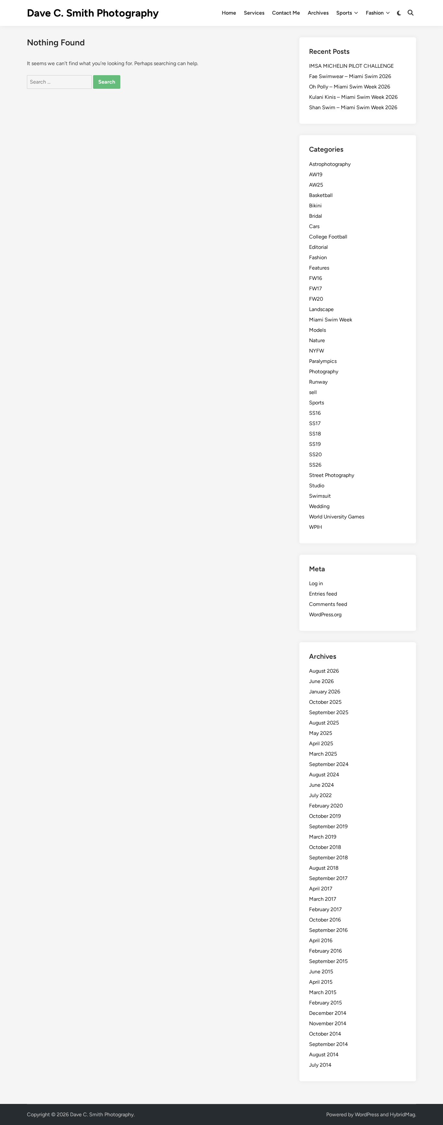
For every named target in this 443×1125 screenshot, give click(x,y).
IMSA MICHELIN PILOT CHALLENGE (351, 66)
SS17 (315, 423)
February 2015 (325, 1003)
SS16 (315, 413)
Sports (344, 13)
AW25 (316, 185)
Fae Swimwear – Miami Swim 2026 (350, 76)
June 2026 (321, 681)
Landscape (321, 309)
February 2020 (326, 806)
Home (229, 13)
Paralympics (323, 361)
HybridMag (402, 1114)
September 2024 (329, 764)
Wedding (319, 506)
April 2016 (320, 940)
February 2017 (325, 909)
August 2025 (324, 723)
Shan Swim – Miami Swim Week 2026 (353, 107)
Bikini (315, 206)
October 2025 (325, 702)
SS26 (315, 465)
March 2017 (322, 899)
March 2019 (322, 837)
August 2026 (324, 671)
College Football (328, 237)
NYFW (316, 351)
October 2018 (325, 847)
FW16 (315, 278)
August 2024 (324, 774)
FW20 (316, 299)
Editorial (318, 247)
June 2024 (321, 785)
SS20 (315, 454)
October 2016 (325, 920)
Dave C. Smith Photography (93, 13)
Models (317, 330)
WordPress (367, 1114)
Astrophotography (330, 164)
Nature (317, 340)
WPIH (315, 527)
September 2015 (328, 961)
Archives (318, 13)
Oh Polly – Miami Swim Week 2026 (349, 87)
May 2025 (320, 733)
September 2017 (328, 878)
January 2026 (324, 692)
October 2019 (325, 816)
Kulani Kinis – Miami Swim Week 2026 (353, 97)
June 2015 (321, 971)
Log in (316, 583)
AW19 (315, 174)
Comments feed (328, 604)
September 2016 (328, 930)
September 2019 (328, 826)
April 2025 (321, 743)
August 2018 (324, 868)
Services (254, 13)
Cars (314, 226)
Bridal (315, 216)
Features (319, 268)
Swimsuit (320, 496)
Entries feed (323, 594)
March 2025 (323, 754)
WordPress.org (325, 614)
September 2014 (328, 1044)
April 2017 (320, 889)
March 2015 (322, 992)
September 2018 (328, 857)
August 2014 (324, 1054)
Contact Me (286, 13)
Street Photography (331, 475)
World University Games (336, 517)
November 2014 (327, 1023)
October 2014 (325, 1034)
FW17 (315, 288)
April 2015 (320, 982)
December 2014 (327, 1013)
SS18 (315, 434)
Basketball (321, 195)
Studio (316, 485)
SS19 (315, 444)
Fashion (375, 13)
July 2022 (320, 795)
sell (313, 392)
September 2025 (328, 712)
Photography (323, 371)
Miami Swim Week (330, 320)
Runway (318, 382)
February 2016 (325, 951)
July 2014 (320, 1065)
